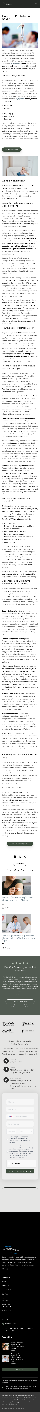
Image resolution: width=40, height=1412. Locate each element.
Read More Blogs (20, 1369)
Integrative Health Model (6, 1305)
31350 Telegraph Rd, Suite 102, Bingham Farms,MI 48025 (19, 1329)
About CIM (6, 1286)
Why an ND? (6, 1310)
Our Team (5, 1294)
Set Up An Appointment (11, 149)
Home (4, 1281)
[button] (7, 986)
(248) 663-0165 (10, 1324)
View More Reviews (20, 999)
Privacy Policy (6, 1408)
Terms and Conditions (17, 1408)
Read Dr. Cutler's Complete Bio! (20, 844)
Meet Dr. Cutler (7, 1290)
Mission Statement (6, 1299)
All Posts (20, 863)
